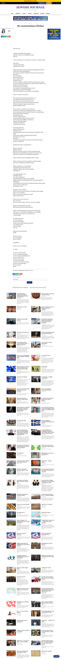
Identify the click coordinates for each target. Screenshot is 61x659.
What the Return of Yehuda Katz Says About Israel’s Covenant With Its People (23, 368)
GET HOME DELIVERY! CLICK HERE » (30, 1)
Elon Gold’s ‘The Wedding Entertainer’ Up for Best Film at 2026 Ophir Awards (47, 481)
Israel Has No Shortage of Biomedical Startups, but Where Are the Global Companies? (47, 321)
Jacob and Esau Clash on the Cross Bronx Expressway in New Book (47, 470)
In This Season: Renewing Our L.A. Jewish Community (47, 495)
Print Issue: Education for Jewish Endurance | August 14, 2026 (47, 631)
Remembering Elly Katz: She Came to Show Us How (47, 612)
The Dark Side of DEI (21, 420)
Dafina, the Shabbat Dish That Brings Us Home (22, 652)
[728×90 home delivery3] (30, 18)
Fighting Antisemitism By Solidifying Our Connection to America (23, 544)
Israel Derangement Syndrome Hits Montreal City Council (47, 421)
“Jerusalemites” (20, 453)
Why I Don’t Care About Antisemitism (46, 343)
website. (31, 270)
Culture (23, 13)
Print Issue (48, 13)
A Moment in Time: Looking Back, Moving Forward (23, 461)
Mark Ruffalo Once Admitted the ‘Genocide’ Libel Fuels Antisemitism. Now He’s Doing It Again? (23, 409)
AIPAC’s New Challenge (22, 377)
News (12, 13)
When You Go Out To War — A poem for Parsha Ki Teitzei (47, 446)
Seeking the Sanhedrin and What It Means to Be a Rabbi (47, 556)
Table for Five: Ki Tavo (22, 307)
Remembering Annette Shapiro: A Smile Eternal (22, 399)
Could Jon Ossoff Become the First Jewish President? (47, 333)
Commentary (17, 13)
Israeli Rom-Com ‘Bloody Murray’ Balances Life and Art (22, 481)
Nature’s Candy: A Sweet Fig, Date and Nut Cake (47, 294)
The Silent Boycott (21, 512)
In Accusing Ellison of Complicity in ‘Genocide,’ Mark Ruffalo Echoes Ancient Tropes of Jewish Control (47, 431)
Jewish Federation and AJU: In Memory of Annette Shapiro (47, 399)
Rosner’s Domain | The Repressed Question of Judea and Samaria (23, 521)
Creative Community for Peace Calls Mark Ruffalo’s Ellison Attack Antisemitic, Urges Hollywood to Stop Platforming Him (22, 432)
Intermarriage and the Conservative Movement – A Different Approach (23, 343)
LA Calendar (42, 13)
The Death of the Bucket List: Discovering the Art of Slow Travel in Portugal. (23, 446)
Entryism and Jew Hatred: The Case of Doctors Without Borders (47, 578)
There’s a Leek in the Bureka (23, 504)
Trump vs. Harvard (21, 576)
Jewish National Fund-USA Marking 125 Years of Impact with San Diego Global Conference (47, 590)
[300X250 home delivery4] (54, 34)
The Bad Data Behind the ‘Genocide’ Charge (22, 495)
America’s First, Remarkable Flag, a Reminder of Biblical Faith (23, 356)
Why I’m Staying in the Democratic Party (46, 534)
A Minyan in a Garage (46, 567)
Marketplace (36, 13)
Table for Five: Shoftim (46, 651)
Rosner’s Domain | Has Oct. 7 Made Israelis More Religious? (47, 308)
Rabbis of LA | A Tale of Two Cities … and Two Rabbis (23, 641)
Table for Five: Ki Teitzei (46, 504)
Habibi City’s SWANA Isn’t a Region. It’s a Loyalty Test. (23, 589)
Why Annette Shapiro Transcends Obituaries (46, 389)
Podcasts (29, 13)
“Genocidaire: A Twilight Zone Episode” (46, 377)
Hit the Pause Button (46, 512)
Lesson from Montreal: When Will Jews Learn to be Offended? (23, 390)
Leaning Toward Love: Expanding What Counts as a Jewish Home (23, 556)
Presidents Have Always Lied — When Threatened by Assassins (47, 521)
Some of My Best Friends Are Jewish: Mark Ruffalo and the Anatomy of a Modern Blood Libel (47, 409)
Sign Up (29, 282)
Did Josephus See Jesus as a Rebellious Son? (47, 454)
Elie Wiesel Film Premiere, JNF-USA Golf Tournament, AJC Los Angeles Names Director (47, 642)
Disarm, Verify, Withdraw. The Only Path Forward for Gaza (47, 603)
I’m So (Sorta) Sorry (45, 355)
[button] (2, 36)
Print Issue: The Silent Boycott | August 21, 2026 (22, 470)
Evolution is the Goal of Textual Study (22, 621)
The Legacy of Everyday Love (23, 332)
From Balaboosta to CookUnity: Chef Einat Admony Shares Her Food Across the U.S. (22, 295)
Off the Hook (44, 366)
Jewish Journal (30, 7)
